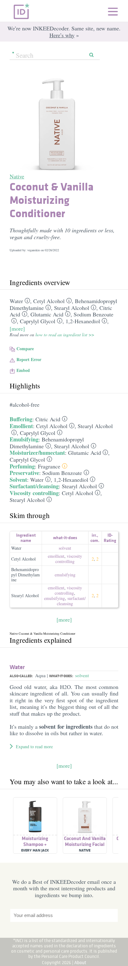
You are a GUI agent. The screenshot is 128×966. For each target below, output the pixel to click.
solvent (65, 548)
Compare (25, 348)
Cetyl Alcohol (49, 301)
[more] (17, 328)
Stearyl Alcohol (71, 307)
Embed (23, 370)
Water (16, 301)
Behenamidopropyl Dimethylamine (25, 574)
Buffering (21, 419)
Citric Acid (47, 419)
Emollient (21, 426)
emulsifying (65, 575)
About (80, 962)
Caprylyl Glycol (37, 321)
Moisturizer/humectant (37, 453)
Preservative (24, 473)
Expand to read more (34, 746)
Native (17, 176)
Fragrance (49, 466)
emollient (56, 556)
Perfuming (22, 466)
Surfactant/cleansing (34, 486)
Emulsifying (24, 439)
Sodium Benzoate (93, 314)
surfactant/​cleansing (71, 600)
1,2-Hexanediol (83, 321)
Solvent (18, 480)
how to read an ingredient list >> (64, 335)
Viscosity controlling (34, 493)
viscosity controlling (68, 558)
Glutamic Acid (46, 314)
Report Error (28, 359)
